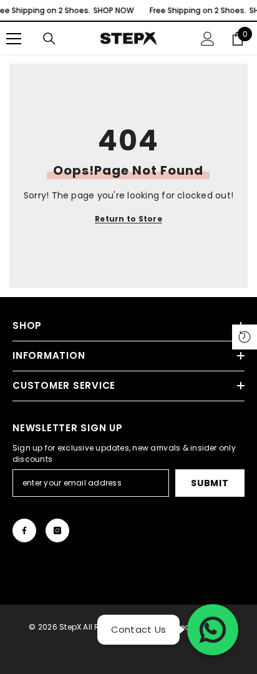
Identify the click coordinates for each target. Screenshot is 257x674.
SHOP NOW (113, 10)
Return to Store (128, 218)
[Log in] (208, 39)
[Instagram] (57, 530)
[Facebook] (24, 530)
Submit (209, 483)
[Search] (49, 38)
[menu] (13, 38)
